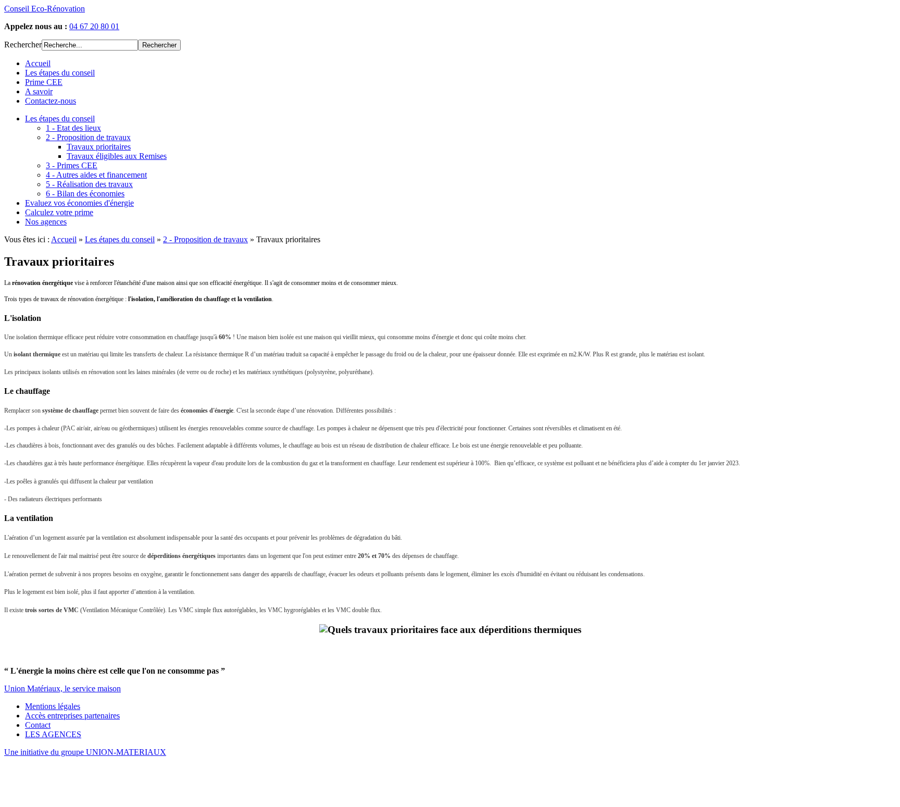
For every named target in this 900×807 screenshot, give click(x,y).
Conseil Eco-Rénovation (44, 8)
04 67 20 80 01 (94, 26)
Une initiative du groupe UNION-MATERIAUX (85, 752)
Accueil (64, 239)
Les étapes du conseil (120, 239)
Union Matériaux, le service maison (62, 688)
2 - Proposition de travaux (205, 239)
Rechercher (23, 44)
